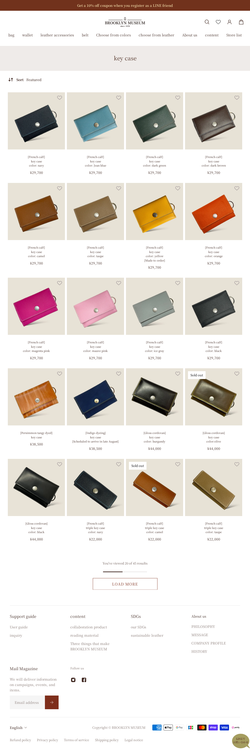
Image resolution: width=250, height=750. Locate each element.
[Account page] (229, 22)
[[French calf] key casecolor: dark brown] (213, 120)
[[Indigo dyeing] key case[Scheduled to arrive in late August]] (95, 396)
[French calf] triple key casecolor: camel (154, 527)
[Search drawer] (207, 22)
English (16, 727)
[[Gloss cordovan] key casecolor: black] (36, 487)
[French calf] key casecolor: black (213, 346)
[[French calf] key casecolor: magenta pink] (36, 306)
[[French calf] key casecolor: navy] (36, 120)
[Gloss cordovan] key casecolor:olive (214, 437)
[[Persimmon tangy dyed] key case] (36, 396)
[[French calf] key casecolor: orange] (213, 211)
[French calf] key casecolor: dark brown (214, 161)
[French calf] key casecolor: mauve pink (95, 346)
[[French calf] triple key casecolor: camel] (154, 487)
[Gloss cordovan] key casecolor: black (36, 527)
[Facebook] (84, 680)
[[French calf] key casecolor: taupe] (95, 211)
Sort (29, 79)
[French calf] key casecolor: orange (214, 251)
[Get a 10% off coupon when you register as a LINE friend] (125, 5)
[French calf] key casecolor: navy (36, 161)
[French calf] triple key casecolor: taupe (213, 527)
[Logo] (125, 22)
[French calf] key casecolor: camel (36, 251)
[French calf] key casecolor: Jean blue (95, 161)
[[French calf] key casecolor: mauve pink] (95, 306)
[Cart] (241, 22)
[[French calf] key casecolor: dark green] (154, 120)
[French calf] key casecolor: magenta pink (36, 346)
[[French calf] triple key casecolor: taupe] (213, 487)
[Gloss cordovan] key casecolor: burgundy (155, 437)
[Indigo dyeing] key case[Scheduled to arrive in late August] (95, 437)
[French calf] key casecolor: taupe (95, 251)
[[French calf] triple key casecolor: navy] (95, 487)
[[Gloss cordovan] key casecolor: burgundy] (154, 396)
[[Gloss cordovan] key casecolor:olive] (213, 396)
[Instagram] (73, 680)
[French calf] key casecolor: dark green (154, 161)
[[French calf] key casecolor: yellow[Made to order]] (154, 211)
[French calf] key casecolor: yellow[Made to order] (154, 253)
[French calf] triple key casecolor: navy (95, 527)
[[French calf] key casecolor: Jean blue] (95, 120)
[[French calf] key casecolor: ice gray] (154, 306)
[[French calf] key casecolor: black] (213, 306)
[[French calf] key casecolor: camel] (36, 211)
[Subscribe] (52, 702)
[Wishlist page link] (218, 22)
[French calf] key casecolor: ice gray (154, 346)
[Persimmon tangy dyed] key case (36, 435)
